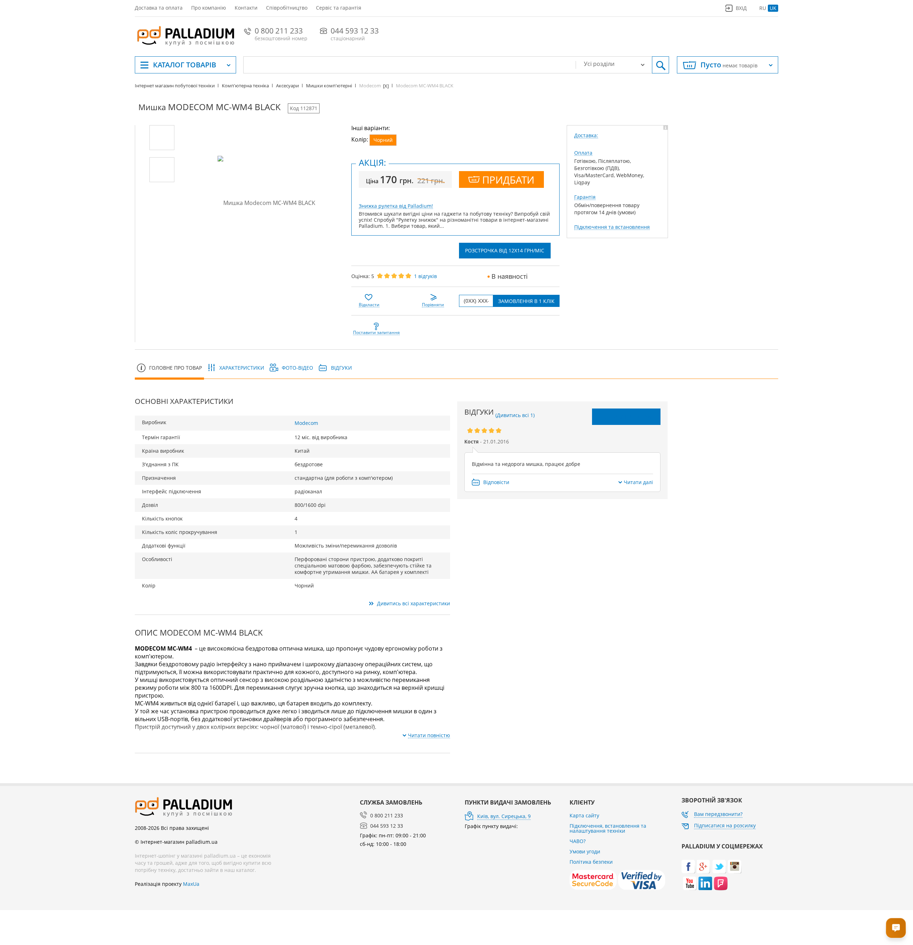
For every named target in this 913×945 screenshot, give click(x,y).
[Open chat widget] (896, 928)
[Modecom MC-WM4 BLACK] (161, 137)
